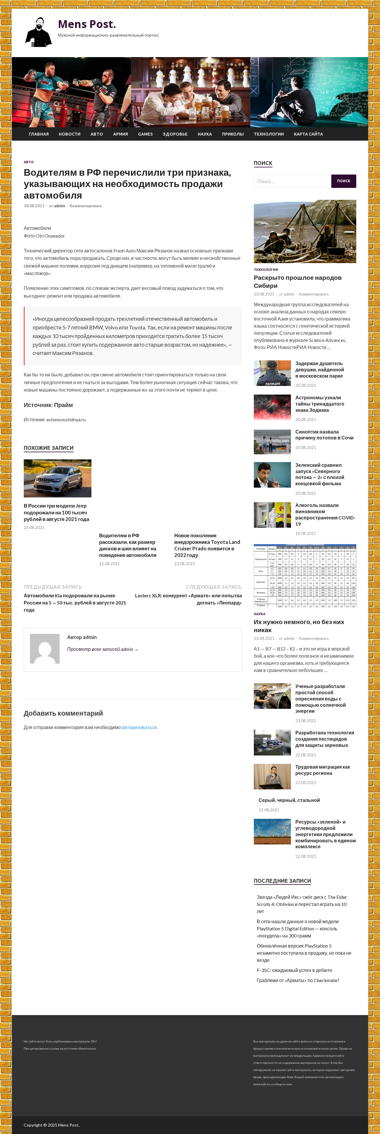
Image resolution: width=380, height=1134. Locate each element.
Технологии (269, 134)
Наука (205, 134)
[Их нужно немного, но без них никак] (305, 608)
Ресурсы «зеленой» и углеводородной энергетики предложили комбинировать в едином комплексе (325, 834)
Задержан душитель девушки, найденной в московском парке (319, 369)
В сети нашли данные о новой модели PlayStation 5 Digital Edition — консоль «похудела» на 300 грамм (298, 928)
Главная (39, 134)
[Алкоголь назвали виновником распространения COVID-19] (272, 526)
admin (59, 205)
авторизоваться (139, 727)
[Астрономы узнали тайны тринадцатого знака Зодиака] (272, 418)
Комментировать (86, 205)
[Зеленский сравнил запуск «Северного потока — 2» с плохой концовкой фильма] (272, 486)
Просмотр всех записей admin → (103, 649)
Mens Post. (87, 24)
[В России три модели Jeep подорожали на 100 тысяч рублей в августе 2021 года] (57, 499)
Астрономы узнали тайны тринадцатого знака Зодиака (319, 404)
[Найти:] (305, 181)
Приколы (233, 134)
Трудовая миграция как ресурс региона (322, 770)
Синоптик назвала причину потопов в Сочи (324, 435)
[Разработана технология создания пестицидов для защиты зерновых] (272, 753)
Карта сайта (308, 134)
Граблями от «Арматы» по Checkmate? (298, 980)
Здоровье (175, 134)
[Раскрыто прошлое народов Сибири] (305, 264)
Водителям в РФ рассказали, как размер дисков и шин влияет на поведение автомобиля (127, 545)
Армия (120, 134)
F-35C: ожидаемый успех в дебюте (294, 970)
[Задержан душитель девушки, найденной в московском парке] (272, 384)
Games (145, 134)
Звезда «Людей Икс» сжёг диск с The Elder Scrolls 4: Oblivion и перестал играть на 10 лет (302, 904)
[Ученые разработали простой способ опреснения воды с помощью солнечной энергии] (272, 707)
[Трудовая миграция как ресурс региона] (272, 787)
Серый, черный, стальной (289, 800)
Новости (69, 134)
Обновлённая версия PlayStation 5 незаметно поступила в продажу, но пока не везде (304, 953)
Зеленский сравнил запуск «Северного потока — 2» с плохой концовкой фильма (319, 474)
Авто (97, 134)
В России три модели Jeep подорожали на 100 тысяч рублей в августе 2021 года (56, 512)
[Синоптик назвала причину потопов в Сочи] (272, 452)
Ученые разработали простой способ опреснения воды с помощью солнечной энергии (320, 698)
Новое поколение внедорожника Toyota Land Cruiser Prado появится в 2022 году (207, 545)
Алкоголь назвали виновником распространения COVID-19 (325, 514)
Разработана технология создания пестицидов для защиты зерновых (324, 739)
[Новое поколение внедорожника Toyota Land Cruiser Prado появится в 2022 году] (208, 528)
